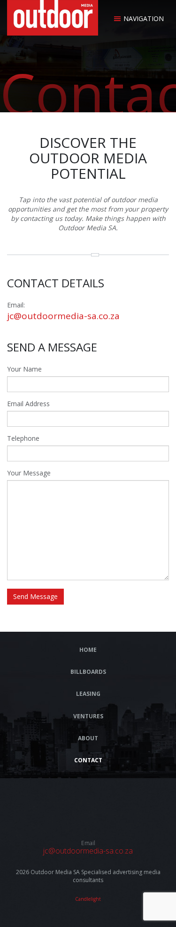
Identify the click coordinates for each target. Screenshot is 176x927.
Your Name (24, 369)
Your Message (29, 472)
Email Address (28, 403)
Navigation (143, 18)
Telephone (23, 438)
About (88, 738)
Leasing (88, 694)
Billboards (88, 672)
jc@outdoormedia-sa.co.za (63, 316)
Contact (88, 760)
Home (88, 650)
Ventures (88, 716)
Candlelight (88, 899)
